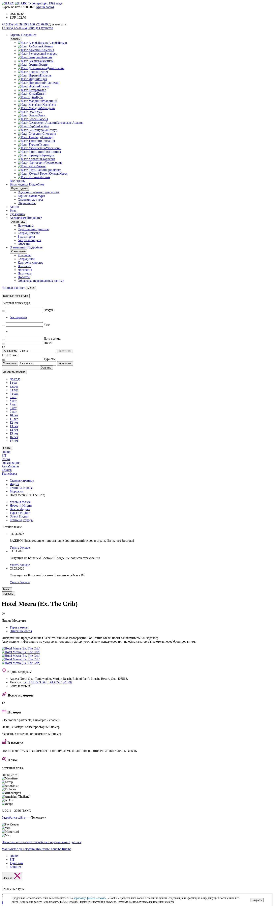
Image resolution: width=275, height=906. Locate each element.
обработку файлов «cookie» (89, 898)
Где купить (17, 214)
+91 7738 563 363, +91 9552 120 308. (47, 682)
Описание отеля (21, 631)
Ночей (48, 343)
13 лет (14, 426)
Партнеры (25, 273)
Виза (13, 210)
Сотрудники (26, 259)
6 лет (13, 400)
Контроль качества (30, 262)
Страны (15, 35)
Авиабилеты (10, 466)
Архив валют (45, 7)
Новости (24, 277)
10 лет (14, 415)
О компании (18, 247)
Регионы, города (21, 520)
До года (15, 379)
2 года (14, 386)
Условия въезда (20, 502)
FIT (4, 455)
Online (6, 452)
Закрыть (257, 900)
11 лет (14, 419)
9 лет (13, 411)
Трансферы (9, 473)
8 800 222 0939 (38, 24)
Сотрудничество (29, 233)
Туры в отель (19, 627)
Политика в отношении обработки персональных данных (41, 842)
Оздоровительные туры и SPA (38, 192)
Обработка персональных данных (41, 280)
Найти (6, 447)
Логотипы (25, 269)
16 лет (14, 437)
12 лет (14, 422)
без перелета (18, 317)
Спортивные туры (30, 199)
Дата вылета (52, 338)
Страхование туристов (33, 229)
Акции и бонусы (29, 240)
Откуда (49, 310)
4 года (14, 393)
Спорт (6, 459)
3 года (14, 390)
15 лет (14, 433)
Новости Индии (21, 505)
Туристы (50, 359)
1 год (13, 382)
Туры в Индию (20, 512)
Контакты (24, 255)
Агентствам (18, 217)
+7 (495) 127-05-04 (14, 28)
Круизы (7, 470)
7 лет (13, 404)
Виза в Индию (20, 509)
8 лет (13, 408)
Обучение (24, 243)
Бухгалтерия (26, 236)
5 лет (13, 397)
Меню (6, 589)
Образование (27, 203)
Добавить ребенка (14, 371)
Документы (26, 225)
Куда (47, 324)
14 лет (14, 430)
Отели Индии (19, 516)
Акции (14, 206)
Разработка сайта (13, 817)
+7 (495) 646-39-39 (14, 24)
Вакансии (24, 266)
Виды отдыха (19, 184)
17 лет (14, 440)
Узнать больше (20, 547)
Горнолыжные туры (31, 196)
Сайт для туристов (40, 28)
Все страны (17, 180)
